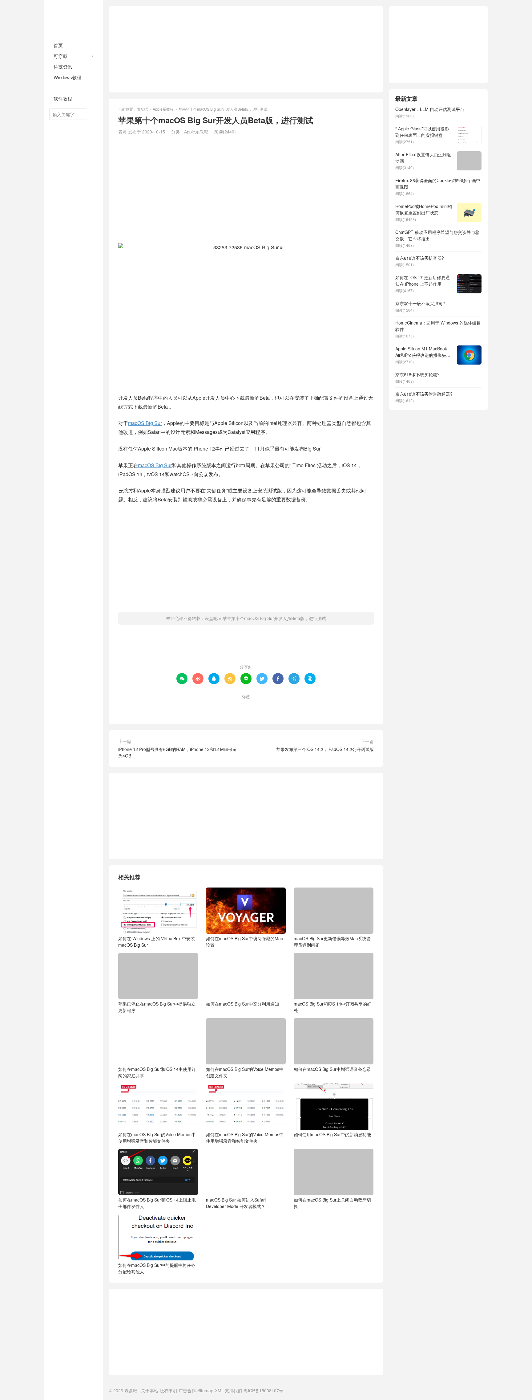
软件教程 (63, 98)
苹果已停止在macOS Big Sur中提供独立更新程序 (156, 1007)
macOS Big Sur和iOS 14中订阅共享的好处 (332, 1007)
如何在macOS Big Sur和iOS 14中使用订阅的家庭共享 (157, 1072)
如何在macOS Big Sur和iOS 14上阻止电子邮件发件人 (157, 1203)
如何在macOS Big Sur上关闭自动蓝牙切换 (332, 1203)
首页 (58, 45)
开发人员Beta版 (265, 707)
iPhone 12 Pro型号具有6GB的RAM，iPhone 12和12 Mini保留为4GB (177, 752)
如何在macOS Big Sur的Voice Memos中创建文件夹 (245, 1072)
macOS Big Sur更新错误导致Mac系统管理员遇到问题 (332, 941)
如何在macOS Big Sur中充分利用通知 (242, 1004)
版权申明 (168, 1390)
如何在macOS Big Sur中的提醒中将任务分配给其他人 (156, 1268)
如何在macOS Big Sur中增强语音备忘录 (332, 1069)
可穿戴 (60, 56)
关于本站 (149, 1390)
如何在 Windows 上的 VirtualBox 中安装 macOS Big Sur (156, 941)
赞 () (246, 647)
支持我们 (233, 1390)
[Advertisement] (246, 49)
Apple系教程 (67, 87)
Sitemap (205, 1390)
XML (219, 1390)
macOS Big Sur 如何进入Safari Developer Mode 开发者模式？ (236, 1203)
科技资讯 (63, 66)
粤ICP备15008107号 (263, 1390)
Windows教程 (67, 77)
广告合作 (187, 1390)
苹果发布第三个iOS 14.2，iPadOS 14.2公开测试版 (325, 749)
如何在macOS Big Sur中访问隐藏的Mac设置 (244, 941)
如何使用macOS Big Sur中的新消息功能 (332, 1134)
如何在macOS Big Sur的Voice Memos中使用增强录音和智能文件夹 (157, 1137)
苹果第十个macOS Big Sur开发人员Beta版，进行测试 (274, 618)
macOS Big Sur (145, 423)
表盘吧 (73, 18)
